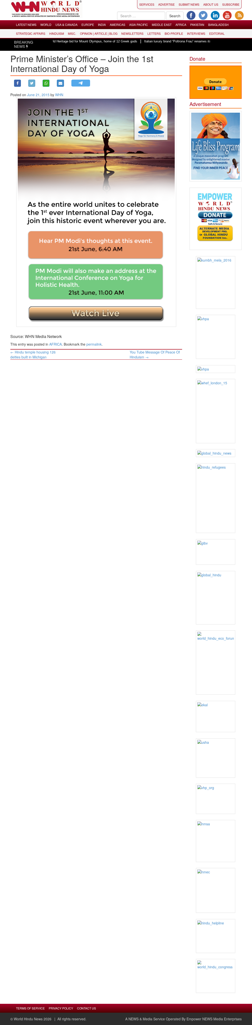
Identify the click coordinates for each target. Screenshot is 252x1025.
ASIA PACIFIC (138, 24)
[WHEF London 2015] (215, 411)
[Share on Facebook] (17, 83)
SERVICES (146, 4)
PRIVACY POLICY (61, 1008)
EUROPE (87, 24)
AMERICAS (117, 24)
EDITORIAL (217, 33)
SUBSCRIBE (230, 4)
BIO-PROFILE (174, 33)
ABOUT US (210, 4)
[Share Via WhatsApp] (46, 83)
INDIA (102, 24)
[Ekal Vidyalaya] (215, 716)
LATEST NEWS (26, 24)
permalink (94, 344)
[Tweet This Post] (31, 83)
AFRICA (180, 24)
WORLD (45, 24)
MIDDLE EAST (162, 24)
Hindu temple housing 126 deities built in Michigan (33, 354)
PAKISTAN (197, 24)
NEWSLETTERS (132, 33)
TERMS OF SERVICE (30, 1008)
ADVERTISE (166, 4)
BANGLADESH (218, 24)
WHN (59, 94)
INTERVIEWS (196, 33)
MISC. (72, 33)
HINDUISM (56, 33)
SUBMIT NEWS (189, 4)
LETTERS (154, 33)
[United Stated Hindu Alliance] (215, 758)
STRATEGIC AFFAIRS (30, 33)
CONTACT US (86, 1008)
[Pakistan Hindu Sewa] (215, 369)
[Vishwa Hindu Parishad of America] (215, 337)
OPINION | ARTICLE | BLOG (98, 33)
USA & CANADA (66, 24)
